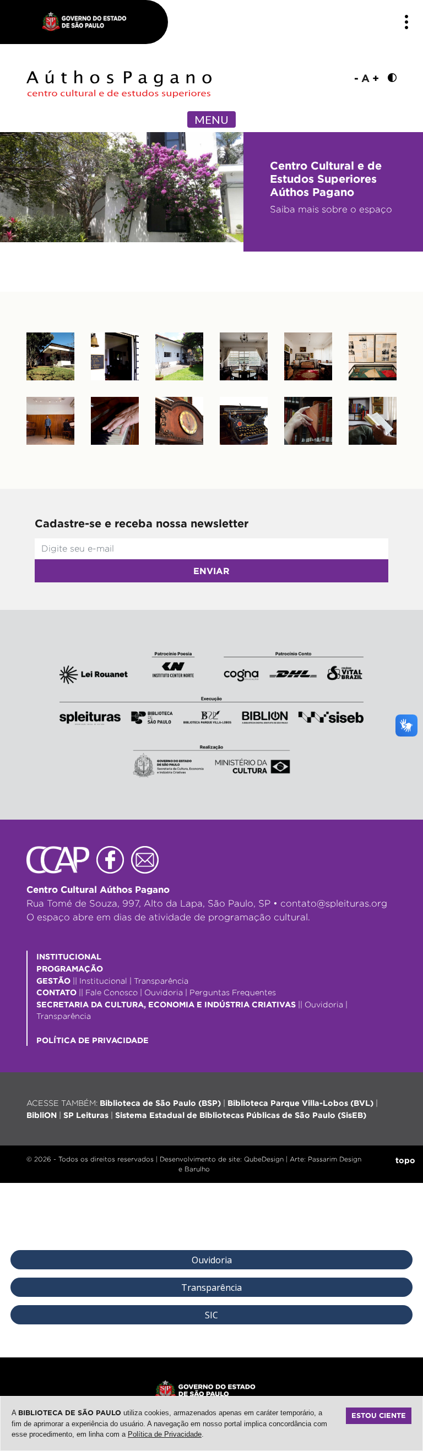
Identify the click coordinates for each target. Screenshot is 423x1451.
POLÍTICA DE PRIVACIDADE (92, 1040)
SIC (211, 1315)
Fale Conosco (111, 992)
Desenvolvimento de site (200, 1159)
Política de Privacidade (165, 1434)
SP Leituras (86, 1115)
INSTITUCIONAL (68, 956)
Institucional (103, 981)
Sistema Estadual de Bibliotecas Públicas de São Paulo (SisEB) (240, 1115)
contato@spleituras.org (333, 903)
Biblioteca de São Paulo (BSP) (160, 1103)
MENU (211, 119)
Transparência (161, 981)
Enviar (211, 571)
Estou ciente (378, 1415)
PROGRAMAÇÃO (69, 968)
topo (405, 1160)
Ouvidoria (163, 992)
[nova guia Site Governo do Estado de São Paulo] (89, 22)
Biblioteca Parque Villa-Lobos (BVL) (300, 1103)
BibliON (41, 1115)
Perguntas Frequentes (232, 992)
